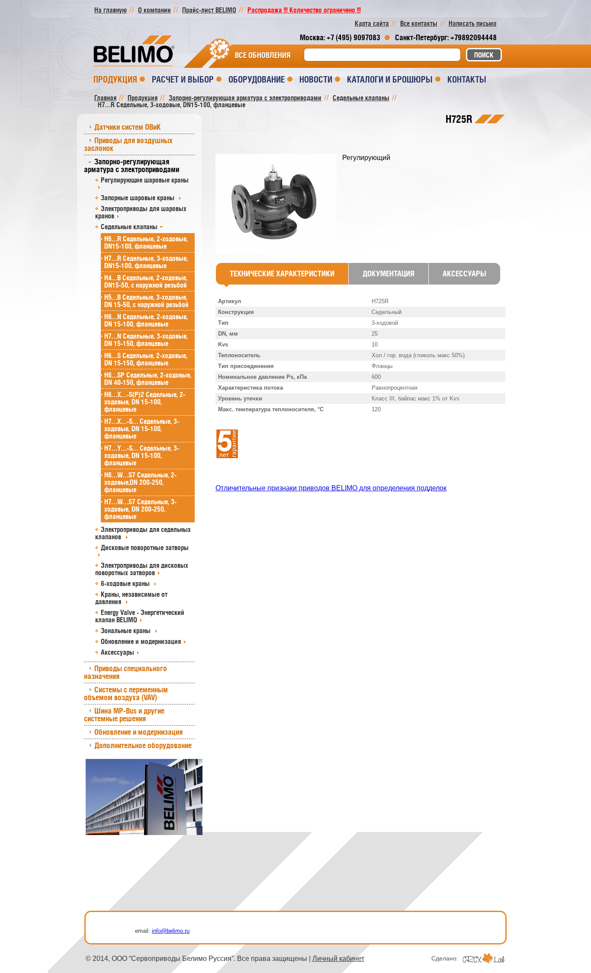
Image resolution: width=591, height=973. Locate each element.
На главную (110, 10)
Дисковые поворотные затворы (145, 547)
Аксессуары (117, 652)
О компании (154, 10)
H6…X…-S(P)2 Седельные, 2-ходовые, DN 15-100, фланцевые (144, 401)
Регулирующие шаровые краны (145, 180)
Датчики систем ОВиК (127, 126)
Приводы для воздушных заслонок (128, 144)
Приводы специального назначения (125, 672)
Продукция (115, 79)
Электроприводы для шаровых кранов (140, 212)
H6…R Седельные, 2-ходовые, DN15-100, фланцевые (146, 242)
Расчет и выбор (183, 79)
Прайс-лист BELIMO (209, 10)
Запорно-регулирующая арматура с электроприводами (131, 165)
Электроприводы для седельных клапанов (143, 533)
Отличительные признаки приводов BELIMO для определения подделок (330, 488)
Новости (315, 79)
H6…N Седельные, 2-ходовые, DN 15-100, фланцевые (146, 320)
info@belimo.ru (171, 931)
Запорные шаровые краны (138, 198)
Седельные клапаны (129, 226)
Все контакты (418, 23)
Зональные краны (126, 630)
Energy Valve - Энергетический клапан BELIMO (139, 616)
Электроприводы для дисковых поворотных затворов (141, 568)
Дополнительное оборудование (143, 745)
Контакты (466, 79)
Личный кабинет (338, 958)
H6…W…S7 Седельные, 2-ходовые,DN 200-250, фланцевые (140, 482)
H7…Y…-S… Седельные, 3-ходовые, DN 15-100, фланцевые (141, 455)
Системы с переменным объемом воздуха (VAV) (126, 693)
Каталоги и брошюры (390, 79)
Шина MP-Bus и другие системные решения (124, 714)
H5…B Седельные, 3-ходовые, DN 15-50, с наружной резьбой (146, 300)
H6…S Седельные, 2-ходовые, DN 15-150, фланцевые (145, 359)
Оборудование (256, 79)
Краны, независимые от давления (131, 597)
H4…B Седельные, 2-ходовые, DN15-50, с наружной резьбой (145, 281)
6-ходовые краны (126, 583)
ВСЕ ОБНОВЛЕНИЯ (263, 55)
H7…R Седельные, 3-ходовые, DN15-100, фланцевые (146, 261)
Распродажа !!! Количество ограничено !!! (304, 10)
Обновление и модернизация (141, 641)
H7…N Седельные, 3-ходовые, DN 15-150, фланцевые (146, 339)
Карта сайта (372, 23)
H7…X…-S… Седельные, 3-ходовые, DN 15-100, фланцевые (141, 428)
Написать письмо (473, 23)
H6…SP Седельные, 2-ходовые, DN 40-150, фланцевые (147, 378)
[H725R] (278, 204)
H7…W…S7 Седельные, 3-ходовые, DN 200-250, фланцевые (140, 509)
